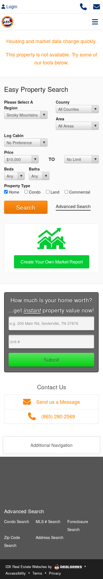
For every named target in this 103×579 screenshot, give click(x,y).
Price (8, 152)
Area (60, 118)
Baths (34, 169)
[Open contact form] (96, 6)
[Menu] (95, 21)
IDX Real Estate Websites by (29, 566)
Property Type (17, 185)
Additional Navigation (51, 445)
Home (13, 192)
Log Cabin (14, 135)
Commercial (79, 192)
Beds (9, 169)
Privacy (55, 573)
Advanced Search (73, 206)
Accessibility (15, 573)
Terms (37, 573)
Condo (34, 192)
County (62, 102)
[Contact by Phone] (83, 6)
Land (54, 192)
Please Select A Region (18, 104)
